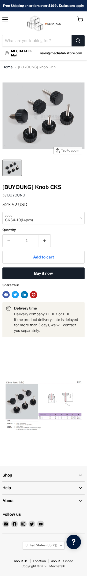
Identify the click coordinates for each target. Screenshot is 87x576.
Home (7, 67)
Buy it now (43, 273)
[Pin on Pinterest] (33, 294)
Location (39, 561)
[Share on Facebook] (6, 294)
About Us (21, 561)
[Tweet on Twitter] (15, 294)
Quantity (9, 230)
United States (41, 545)
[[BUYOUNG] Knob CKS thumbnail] (12, 168)
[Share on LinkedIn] (24, 294)
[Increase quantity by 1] (44, 240)
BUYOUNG (16, 195)
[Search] (78, 40)
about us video (62, 561)
